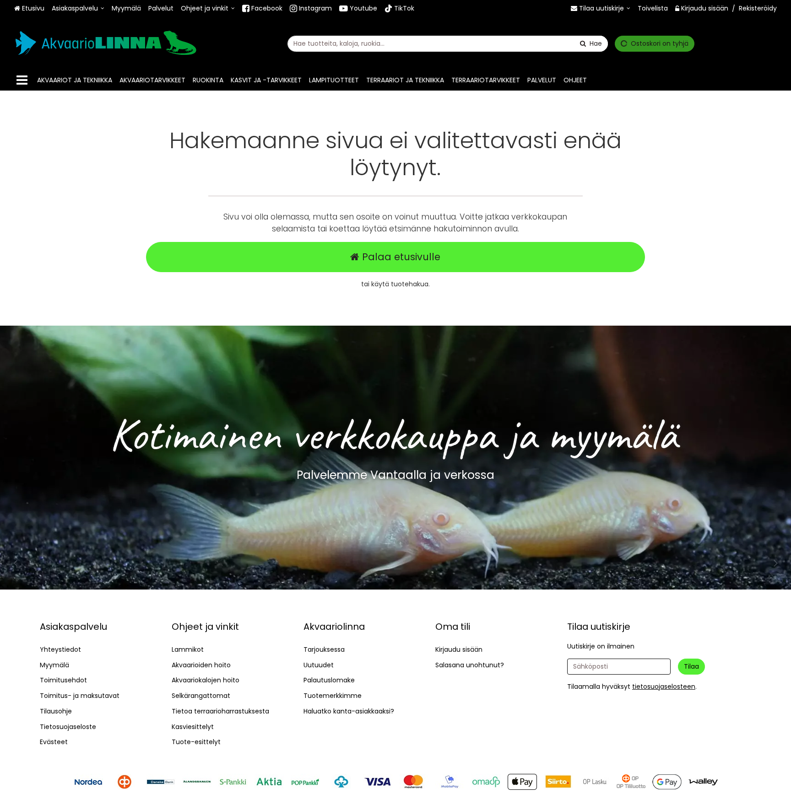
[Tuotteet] (22, 80)
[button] (663, 686)
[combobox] (447, 44)
